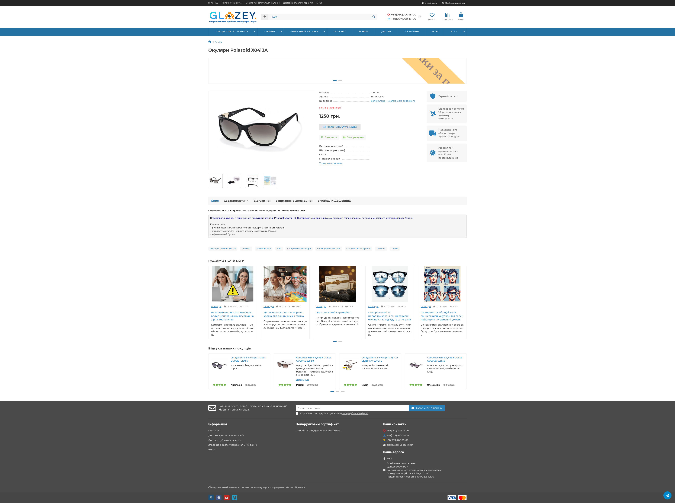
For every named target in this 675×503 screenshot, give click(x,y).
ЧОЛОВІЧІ (340, 31)
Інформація (217, 424)
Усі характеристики (331, 163)
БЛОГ (319, 3)
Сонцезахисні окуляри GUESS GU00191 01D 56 (248, 359)
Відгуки (261, 200)
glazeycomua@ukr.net (400, 444)
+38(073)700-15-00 (397, 440)
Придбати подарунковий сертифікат (319, 430)
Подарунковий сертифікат (333, 312)
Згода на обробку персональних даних (232, 444)
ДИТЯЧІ (386, 31)
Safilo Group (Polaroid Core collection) (393, 100)
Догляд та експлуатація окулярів (263, 3)
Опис (215, 200)
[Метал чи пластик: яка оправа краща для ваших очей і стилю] (285, 284)
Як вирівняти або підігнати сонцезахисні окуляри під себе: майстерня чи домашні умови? (441, 316)
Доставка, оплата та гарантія (298, 3)
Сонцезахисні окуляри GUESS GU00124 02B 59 (444, 359)
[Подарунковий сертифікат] (337, 284)
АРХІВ (218, 41)
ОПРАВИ (269, 31)
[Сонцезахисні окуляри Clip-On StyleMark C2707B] (350, 364)
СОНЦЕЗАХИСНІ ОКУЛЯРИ (231, 31)
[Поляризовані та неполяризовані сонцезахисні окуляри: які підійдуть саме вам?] (390, 284)
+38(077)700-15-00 (403, 18)
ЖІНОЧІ (363, 31)
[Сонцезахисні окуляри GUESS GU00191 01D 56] (219, 364)
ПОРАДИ (216, 306)
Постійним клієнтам (231, 3)
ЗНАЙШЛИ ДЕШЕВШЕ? (334, 200)
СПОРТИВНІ (411, 31)
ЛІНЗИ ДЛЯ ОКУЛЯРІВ (304, 31)
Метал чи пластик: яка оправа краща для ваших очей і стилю (283, 314)
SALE (435, 31)
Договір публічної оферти (224, 440)
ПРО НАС (213, 3)
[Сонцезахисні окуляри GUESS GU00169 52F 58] (285, 364)
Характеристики (236, 200)
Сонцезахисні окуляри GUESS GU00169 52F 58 (313, 359)
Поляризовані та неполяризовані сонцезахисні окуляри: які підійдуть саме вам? (389, 316)
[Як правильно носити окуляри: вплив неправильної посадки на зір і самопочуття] (232, 284)
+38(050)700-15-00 (403, 14)
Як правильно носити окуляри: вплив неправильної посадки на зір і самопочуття (232, 316)
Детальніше (302, 379)
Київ (389, 458)
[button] (214, 71)
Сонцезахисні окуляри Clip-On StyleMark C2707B (380, 359)
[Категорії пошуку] (264, 17)
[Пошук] (373, 17)
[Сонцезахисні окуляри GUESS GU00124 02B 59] (416, 364)
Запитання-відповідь (293, 200)
